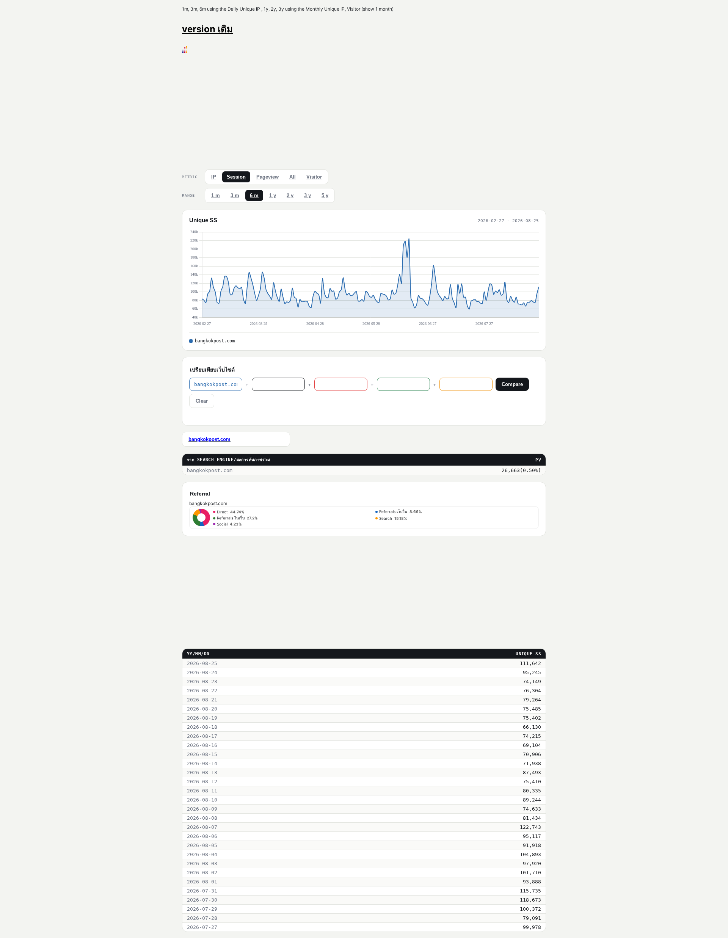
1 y (272, 195)
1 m (215, 195)
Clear (202, 401)
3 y (307, 195)
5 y (325, 195)
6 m (254, 195)
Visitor (314, 177)
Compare (512, 384)
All (292, 177)
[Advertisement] (364, 109)
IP (213, 177)
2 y (290, 195)
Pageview (267, 177)
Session (236, 177)
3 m (235, 195)
